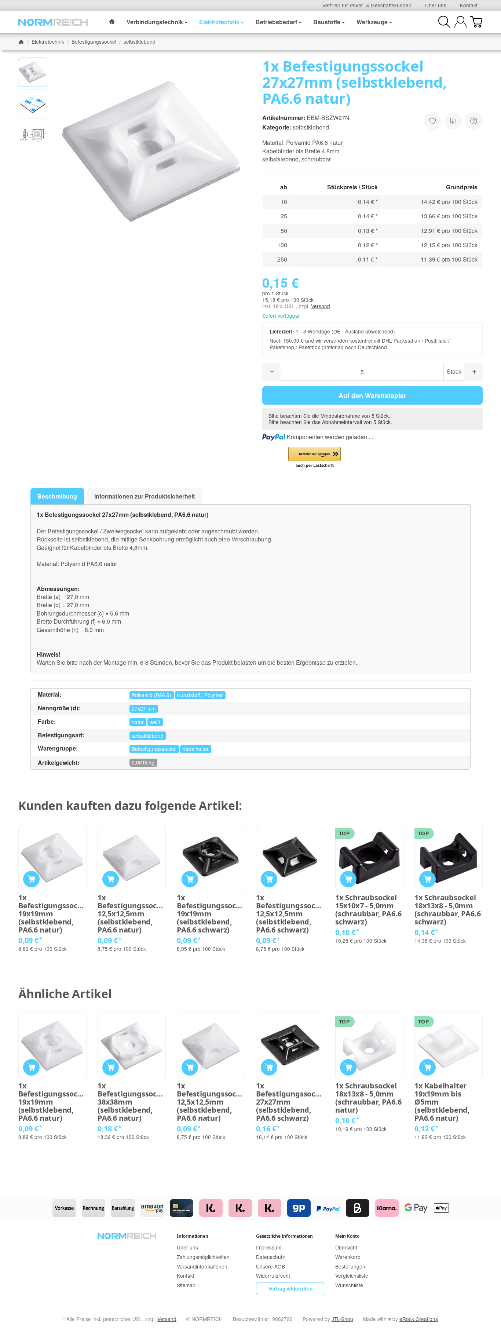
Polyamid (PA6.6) (151, 694)
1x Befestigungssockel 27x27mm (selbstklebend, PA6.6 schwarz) (290, 1102)
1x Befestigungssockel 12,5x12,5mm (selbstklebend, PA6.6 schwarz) (290, 914)
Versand (320, 306)
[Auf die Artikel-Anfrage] (433, 121)
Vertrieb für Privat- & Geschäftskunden (367, 5)
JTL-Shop (342, 1318)
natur (138, 722)
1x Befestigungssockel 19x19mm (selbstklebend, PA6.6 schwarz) (211, 914)
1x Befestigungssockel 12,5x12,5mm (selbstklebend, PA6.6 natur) (132, 914)
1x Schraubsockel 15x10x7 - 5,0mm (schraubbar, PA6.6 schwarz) (368, 910)
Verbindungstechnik (155, 22)
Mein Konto (347, 1236)
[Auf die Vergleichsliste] (453, 121)
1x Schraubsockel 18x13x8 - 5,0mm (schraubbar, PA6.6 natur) (368, 1098)
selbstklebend (311, 127)
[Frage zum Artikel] (474, 121)
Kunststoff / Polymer (200, 694)
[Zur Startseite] (53, 22)
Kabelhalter (195, 748)
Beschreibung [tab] (57, 496)
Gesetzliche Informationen (284, 1236)
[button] (32, 72)
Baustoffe (326, 22)
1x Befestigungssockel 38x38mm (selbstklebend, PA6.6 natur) (132, 1102)
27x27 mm (144, 708)
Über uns (435, 5)
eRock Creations (418, 1318)
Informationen (192, 1236)
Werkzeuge (372, 22)
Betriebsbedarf (276, 22)
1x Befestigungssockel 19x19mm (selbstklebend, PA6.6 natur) (52, 914)
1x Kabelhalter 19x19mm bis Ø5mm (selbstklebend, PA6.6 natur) (442, 1102)
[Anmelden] (460, 21)
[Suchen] (444, 21)
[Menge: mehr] (473, 372)
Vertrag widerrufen (290, 1288)
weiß (155, 722)
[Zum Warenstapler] (476, 21)
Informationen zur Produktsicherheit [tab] (144, 496)
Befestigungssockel (154, 748)
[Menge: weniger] (271, 372)
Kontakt (469, 5)
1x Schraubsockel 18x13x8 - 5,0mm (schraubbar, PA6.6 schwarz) (447, 910)
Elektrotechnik (219, 22)
